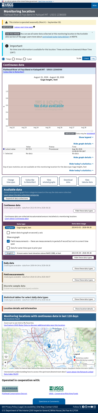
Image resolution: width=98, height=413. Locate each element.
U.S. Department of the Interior (15, 410)
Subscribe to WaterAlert (13, 72)
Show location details (84, 308)
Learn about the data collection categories (21, 195)
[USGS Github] (86, 407)
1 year (29, 59)
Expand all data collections (17, 198)
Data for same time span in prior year (26, 248)
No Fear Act (68, 410)
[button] (49, 346)
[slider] (92, 130)
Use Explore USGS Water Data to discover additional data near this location (34, 325)
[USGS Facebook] (83, 407)
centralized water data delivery (55, 36)
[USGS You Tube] (91, 407)
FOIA (76, 410)
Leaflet (11, 368)
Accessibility (30, 407)
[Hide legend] (94, 354)
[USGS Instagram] (94, 407)
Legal (21, 407)
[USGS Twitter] (80, 407)
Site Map (40, 407)
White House (55, 410)
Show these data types (84, 268)
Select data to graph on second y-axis (27, 232)
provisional (91, 133)
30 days (19, 59)
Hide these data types (84, 210)
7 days (8, 59)
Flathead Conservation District (14, 393)
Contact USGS (52, 407)
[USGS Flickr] (88, 407)
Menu (95, 5)
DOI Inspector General (39, 410)
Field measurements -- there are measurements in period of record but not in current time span (49, 242)
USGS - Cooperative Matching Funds (63, 393)
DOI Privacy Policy (9, 407)
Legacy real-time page (23, 27)
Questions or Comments (49, 401)
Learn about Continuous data (17, 218)
